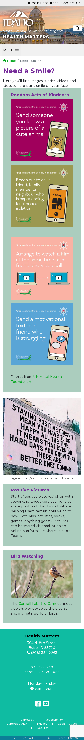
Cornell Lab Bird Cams (38, 604)
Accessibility (54, 719)
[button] (8, 50)
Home (11, 60)
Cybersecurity (17, 723)
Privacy (42, 723)
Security (43, 727)
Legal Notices (68, 723)
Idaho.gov (27, 719)
